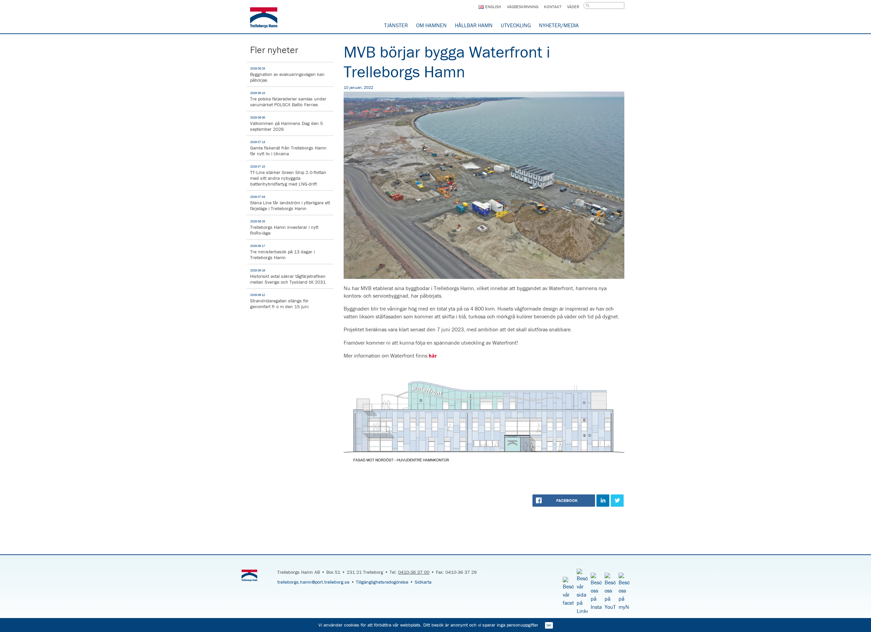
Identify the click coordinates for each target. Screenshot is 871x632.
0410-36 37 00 (413, 572)
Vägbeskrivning (523, 6)
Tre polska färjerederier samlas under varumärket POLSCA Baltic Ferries (288, 99)
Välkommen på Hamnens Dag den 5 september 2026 (286, 123)
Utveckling (516, 25)
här (433, 355)
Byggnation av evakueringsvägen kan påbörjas (287, 74)
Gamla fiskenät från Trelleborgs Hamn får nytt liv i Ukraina (288, 148)
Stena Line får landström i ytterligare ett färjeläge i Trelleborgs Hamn (290, 203)
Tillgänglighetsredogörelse (382, 582)
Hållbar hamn (474, 25)
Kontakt (552, 6)
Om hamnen (431, 25)
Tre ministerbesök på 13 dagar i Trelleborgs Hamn (282, 252)
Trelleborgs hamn (263, 19)
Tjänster (396, 25)
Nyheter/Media (559, 25)
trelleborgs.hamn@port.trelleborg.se (313, 582)
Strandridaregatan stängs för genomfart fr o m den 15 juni (279, 301)
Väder (573, 6)
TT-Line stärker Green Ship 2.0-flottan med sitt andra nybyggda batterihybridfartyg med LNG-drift (288, 175)
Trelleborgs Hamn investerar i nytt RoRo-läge (284, 227)
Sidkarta (423, 582)
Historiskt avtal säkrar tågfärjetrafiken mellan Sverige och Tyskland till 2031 (288, 276)
